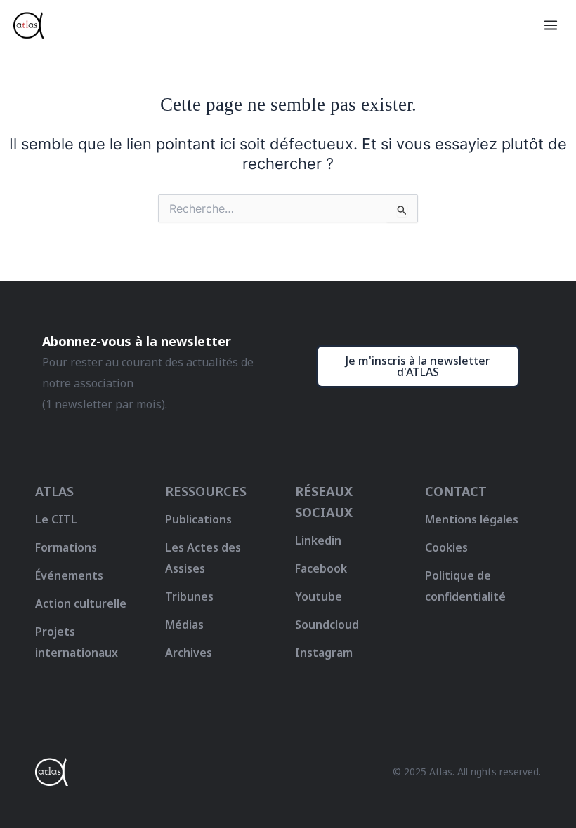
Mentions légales (471, 519)
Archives (188, 652)
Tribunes (189, 596)
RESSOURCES (206, 491)
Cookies (446, 547)
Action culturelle (80, 603)
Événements (69, 575)
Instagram (324, 652)
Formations (66, 547)
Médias (184, 624)
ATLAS (54, 491)
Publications (198, 519)
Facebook (321, 568)
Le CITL (56, 519)
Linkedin (318, 540)
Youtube (318, 596)
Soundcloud (327, 624)
